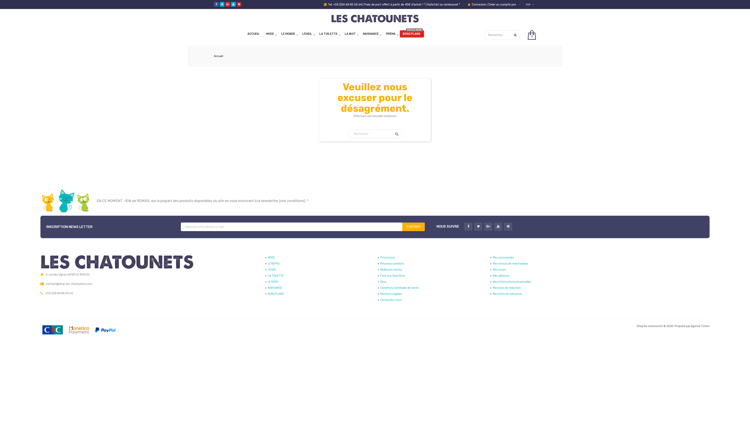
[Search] (515, 35)
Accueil (253, 34)
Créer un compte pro (502, 4)
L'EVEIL (307, 34)
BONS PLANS (411, 34)
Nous (383, 281)
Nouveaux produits (392, 263)
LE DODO (273, 281)
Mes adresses (501, 275)
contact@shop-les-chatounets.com (69, 284)
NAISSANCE (371, 34)
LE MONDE (288, 34)
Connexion (479, 4)
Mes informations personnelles (512, 281)
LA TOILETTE (328, 34)
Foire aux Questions (392, 275)
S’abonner (413, 226)
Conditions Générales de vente (399, 288)
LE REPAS (274, 263)
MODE (270, 34)
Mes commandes (503, 257)
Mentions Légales (391, 294)
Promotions (387, 257)
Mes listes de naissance (507, 294)
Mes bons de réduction (507, 288)
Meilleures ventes (391, 269)
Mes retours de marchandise (510, 263)
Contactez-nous (391, 300)
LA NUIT (350, 34)
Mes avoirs (499, 269)
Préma (391, 34)
